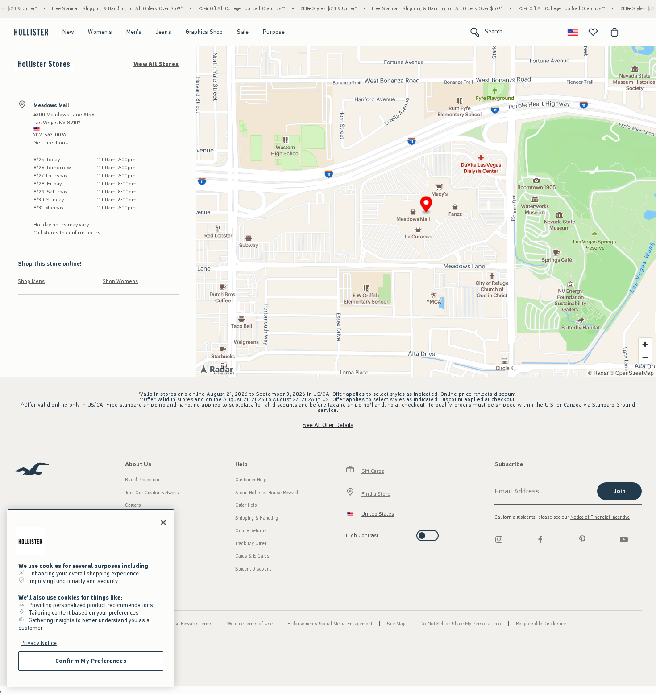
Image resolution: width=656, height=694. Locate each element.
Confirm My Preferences (90, 661)
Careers (133, 505)
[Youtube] (623, 539)
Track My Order (250, 543)
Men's (133, 32)
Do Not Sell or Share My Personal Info (460, 623)
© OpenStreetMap (632, 372)
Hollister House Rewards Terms (179, 623)
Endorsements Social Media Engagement (329, 623)
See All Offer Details (328, 425)
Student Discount (253, 569)
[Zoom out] (645, 357)
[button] (426, 206)
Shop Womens (120, 281)
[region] (90, 598)
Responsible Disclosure (541, 623)
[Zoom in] (645, 344)
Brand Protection (142, 479)
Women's (100, 32)
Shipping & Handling (256, 518)
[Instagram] (498, 539)
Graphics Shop (204, 32)
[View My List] (593, 32)
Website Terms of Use (250, 623)
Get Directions (50, 142)
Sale (243, 32)
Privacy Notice (39, 643)
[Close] (163, 522)
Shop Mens (31, 281)
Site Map (396, 623)
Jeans (163, 32)
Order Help (246, 505)
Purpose (274, 32)
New (68, 32)
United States (377, 513)
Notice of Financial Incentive (600, 517)
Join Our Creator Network (152, 492)
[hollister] (31, 32)
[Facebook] (540, 539)
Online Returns (251, 530)
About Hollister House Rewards (268, 492)
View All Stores (156, 64)
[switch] (349, 533)
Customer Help (250, 479)
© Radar (598, 372)
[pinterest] (582, 539)
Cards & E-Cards (252, 556)
